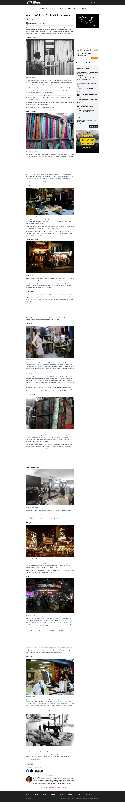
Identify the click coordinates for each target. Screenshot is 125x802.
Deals (69, 8)
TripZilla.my (54, 794)
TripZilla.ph (62, 794)
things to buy (30, 764)
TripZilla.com (29, 794)
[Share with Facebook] (27, 770)
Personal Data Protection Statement (91, 798)
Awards (84, 8)
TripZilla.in (45, 794)
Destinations (43, 8)
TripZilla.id (37, 794)
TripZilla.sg (70, 794)
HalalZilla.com (80, 794)
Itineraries (62, 8)
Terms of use (70, 798)
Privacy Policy (78, 798)
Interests (53, 8)
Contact (76, 8)
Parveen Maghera (37, 777)
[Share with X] (31, 770)
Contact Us (63, 798)
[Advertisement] (50, 166)
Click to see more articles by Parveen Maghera (53, 787)
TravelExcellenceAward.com (92, 794)
